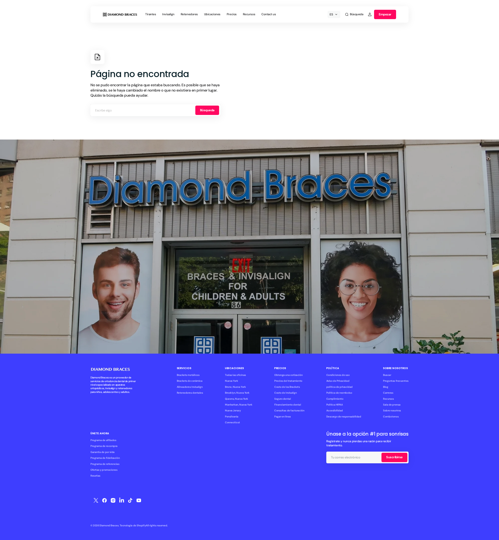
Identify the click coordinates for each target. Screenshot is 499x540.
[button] (354, 14)
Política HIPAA (334, 404)
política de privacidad (339, 387)
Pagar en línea (282, 416)
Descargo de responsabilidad (343, 416)
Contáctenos (391, 416)
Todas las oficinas (235, 375)
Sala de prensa (392, 404)
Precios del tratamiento (288, 381)
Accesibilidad (334, 410)
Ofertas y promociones (103, 469)
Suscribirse (394, 457)
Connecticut (232, 422)
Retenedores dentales (190, 392)
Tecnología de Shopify (133, 525)
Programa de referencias (104, 464)
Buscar (387, 375)
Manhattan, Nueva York (238, 404)
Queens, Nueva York (236, 398)
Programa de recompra (104, 446)
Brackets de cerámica (190, 381)
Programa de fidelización (105, 458)
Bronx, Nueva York (235, 387)
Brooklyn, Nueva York (237, 392)
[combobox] (155, 110)
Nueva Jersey (233, 410)
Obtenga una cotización (288, 375)
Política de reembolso (339, 392)
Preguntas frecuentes (396, 381)
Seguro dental (282, 398)
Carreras (388, 392)
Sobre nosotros (392, 410)
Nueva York (231, 381)
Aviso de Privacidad (337, 381)
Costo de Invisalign (285, 392)
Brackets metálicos (188, 375)
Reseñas (95, 475)
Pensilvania (231, 416)
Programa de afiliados (103, 440)
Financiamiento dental (287, 404)
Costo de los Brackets (287, 387)
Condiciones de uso (338, 375)
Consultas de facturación (289, 410)
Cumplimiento (334, 398)
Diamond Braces (109, 525)
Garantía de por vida (102, 452)
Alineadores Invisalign (190, 387)
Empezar (385, 14)
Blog (385, 387)
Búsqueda (207, 110)
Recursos (388, 398)
